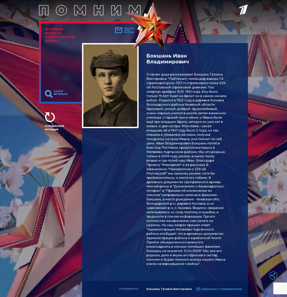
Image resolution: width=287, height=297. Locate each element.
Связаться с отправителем (221, 289)
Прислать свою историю (129, 30)
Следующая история (54, 127)
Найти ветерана (61, 92)
